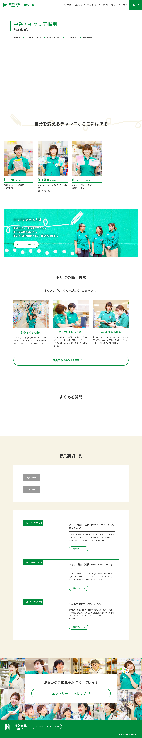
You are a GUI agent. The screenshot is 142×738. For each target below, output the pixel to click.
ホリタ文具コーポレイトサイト (45, 726)
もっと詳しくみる (24, 244)
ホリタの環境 (91, 5)
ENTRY (136, 5)
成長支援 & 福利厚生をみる (68, 360)
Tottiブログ (123, 5)
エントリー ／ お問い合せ (71, 693)
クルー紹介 (16, 37)
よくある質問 (71, 37)
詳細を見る (76, 549)
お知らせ (114, 5)
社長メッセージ (80, 5)
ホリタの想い (68, 5)
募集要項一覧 (86, 37)
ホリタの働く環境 (54, 37)
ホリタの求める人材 (33, 37)
